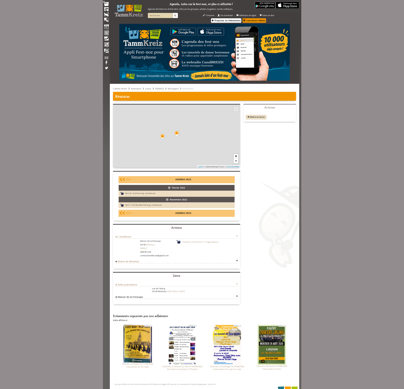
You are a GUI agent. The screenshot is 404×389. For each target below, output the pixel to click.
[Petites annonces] (106, 51)
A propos (118, 384)
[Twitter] (106, 70)
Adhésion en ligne (247, 15)
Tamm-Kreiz (120, 88)
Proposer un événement (179, 384)
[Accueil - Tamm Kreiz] (129, 9)
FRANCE (159, 88)
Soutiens (144, 384)
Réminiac (150, 244)
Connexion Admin (255, 20)
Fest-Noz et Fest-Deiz (192, 242)
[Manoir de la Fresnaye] (162, 136)
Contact (137, 384)
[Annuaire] (106, 33)
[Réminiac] (176, 133)
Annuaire (136, 88)
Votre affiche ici (120, 320)
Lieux (148, 88)
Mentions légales (160, 384)
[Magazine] (106, 45)
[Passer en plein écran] (236, 109)
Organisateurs (212, 242)
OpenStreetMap (233, 166)
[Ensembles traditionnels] (106, 18)
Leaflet (200, 166)
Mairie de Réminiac (128, 261)
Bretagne (173, 88)
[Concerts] (106, 9)
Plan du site (128, 384)
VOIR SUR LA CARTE (176, 291)
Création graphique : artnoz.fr (203, 384)
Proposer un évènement (227, 20)
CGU (151, 384)
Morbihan (188, 88)
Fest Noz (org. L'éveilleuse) (144, 193)
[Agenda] (106, 27)
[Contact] (106, 59)
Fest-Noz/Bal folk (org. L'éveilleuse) (147, 205)
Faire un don (268, 15)
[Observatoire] (106, 39)
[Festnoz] (106, 4)
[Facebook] (106, 64)
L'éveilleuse (124, 236)
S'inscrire (210, 15)
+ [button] (236, 156)
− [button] (236, 161)
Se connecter (226, 15)
